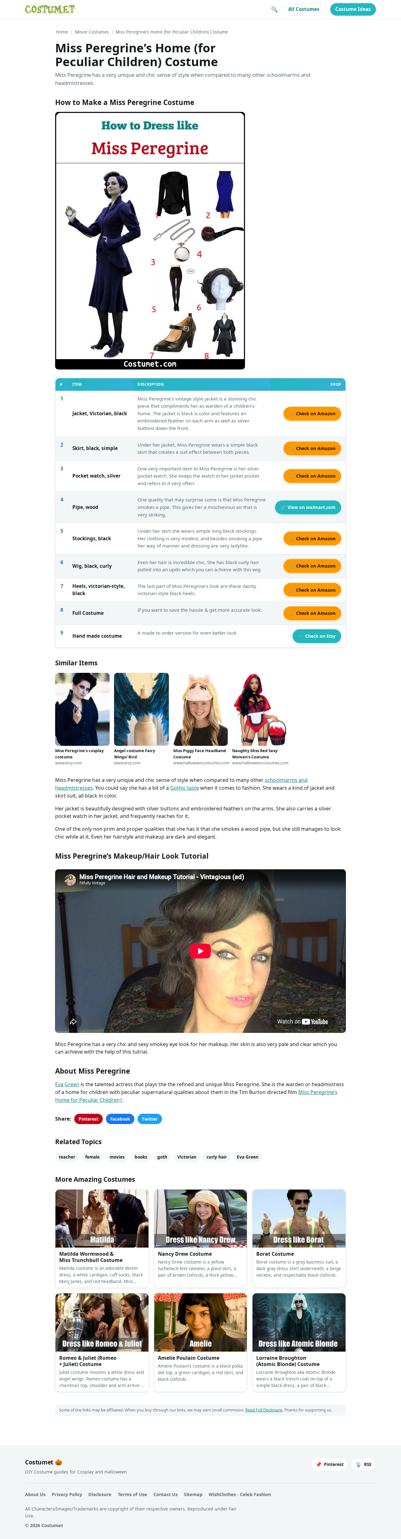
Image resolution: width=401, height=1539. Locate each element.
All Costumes (304, 9)
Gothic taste (184, 787)
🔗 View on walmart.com (308, 507)
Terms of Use (132, 1494)
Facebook (120, 1119)
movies (117, 1157)
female (92, 1157)
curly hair (216, 1157)
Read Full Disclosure (263, 1410)
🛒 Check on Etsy (317, 636)
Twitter (150, 1119)
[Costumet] (50, 9)
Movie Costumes (92, 32)
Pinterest (88, 1119)
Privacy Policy (67, 1494)
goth (162, 1157)
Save (69, 122)
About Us (35, 1494)
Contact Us (166, 1494)
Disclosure (100, 1494)
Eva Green (67, 1084)
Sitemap (193, 1494)
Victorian (186, 1157)
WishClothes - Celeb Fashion (240, 1494)
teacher (67, 1157)
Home (62, 32)
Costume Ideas (353, 9)
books (141, 1157)
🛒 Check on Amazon (312, 413)
